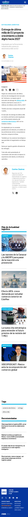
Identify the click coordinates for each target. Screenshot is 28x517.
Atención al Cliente (6, 508)
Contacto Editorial (6, 503)
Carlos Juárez (11, 56)
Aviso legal (18, 510)
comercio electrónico (8, 121)
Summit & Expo (13, 492)
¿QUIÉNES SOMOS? (19, 508)
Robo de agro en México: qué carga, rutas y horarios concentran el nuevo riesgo (13, 7)
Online (11, 490)
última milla (20, 100)
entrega (20, 408)
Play (10, 493)
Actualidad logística (10, 24)
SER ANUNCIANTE (6, 505)
